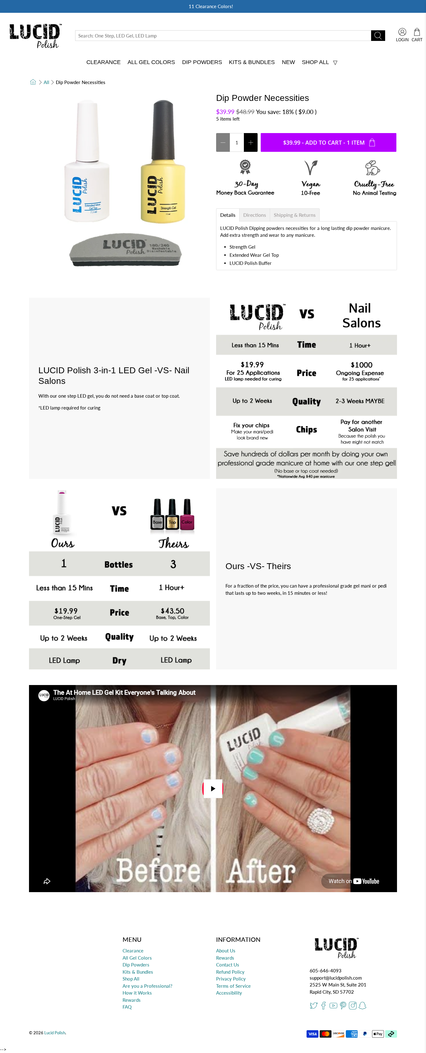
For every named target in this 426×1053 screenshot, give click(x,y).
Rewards (132, 1000)
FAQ (127, 1007)
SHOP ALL (315, 62)
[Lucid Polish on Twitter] (314, 1008)
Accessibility (229, 993)
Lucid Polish (54, 1033)
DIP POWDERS (202, 62)
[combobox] (223, 35)
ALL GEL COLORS (151, 62)
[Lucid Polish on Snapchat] (362, 1008)
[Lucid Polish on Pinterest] (343, 1008)
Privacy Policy (231, 978)
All (46, 82)
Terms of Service (233, 986)
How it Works (137, 993)
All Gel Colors (137, 958)
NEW (288, 62)
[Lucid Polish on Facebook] (323, 1008)
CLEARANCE (103, 62)
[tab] (228, 214)
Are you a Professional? (147, 986)
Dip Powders (136, 964)
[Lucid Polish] (34, 35)
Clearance (133, 950)
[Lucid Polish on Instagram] (353, 1008)
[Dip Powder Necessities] (119, 183)
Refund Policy (230, 972)
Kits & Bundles (138, 972)
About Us (225, 950)
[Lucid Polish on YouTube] (333, 1008)
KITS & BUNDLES (252, 62)
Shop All (131, 978)
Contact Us (227, 964)
